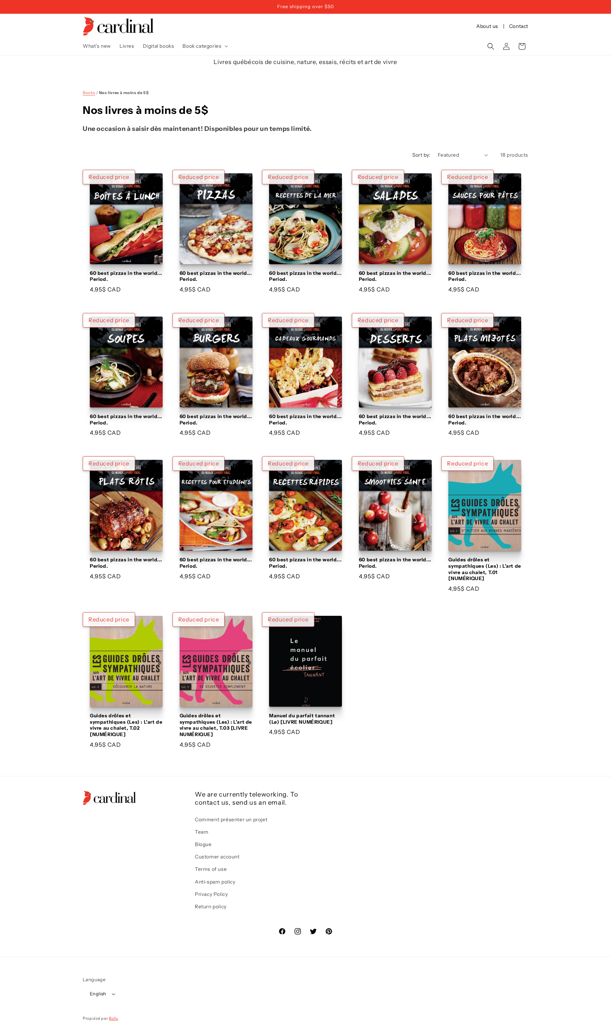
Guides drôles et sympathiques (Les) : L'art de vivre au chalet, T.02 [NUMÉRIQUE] (126, 725)
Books (89, 92)
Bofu (113, 1018)
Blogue (203, 844)
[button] (204, 46)
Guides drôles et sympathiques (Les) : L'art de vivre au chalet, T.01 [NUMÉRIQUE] (484, 569)
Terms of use (211, 869)
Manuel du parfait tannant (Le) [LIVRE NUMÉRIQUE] (302, 719)
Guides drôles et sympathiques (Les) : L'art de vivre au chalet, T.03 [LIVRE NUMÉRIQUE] (216, 725)
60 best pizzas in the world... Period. (126, 276)
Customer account (217, 856)
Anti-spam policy (215, 882)
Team (201, 832)
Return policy (211, 906)
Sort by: (421, 155)
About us (487, 26)
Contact (518, 26)
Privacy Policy (211, 894)
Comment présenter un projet (231, 819)
